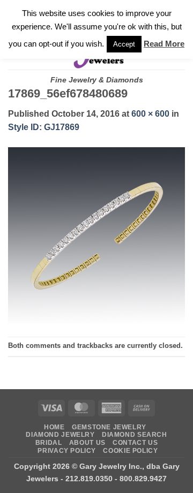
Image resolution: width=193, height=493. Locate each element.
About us (87, 442)
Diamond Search (134, 434)
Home (54, 427)
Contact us (135, 442)
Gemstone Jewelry (109, 427)
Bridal (48, 442)
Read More (164, 43)
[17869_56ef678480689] (96, 234)
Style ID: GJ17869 (43, 127)
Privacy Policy (67, 450)
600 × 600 (150, 113)
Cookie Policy (130, 450)
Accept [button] (124, 44)
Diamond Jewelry (60, 434)
